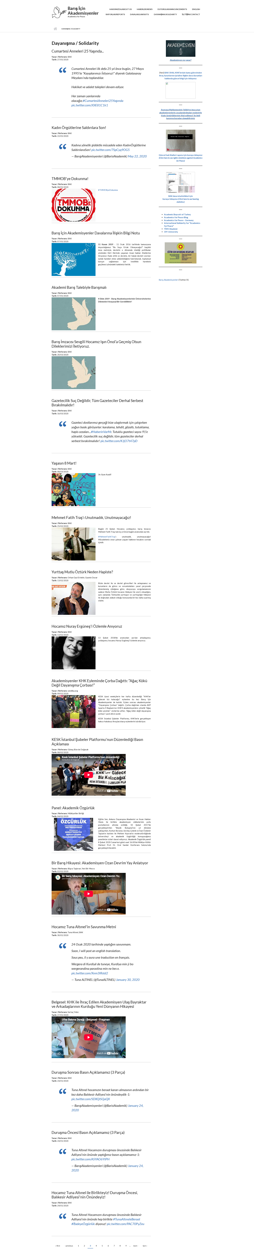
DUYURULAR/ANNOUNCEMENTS (172, 9)
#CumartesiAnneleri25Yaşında (103, 101)
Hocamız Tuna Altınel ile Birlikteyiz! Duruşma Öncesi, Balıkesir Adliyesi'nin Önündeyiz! (95, 1194)
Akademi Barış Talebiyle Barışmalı (79, 287)
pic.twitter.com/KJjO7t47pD (119, 441)
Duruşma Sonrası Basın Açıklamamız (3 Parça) (88, 1072)
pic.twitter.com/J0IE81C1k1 (89, 105)
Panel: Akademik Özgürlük (73, 808)
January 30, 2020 (128, 979)
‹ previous (69, 1246)
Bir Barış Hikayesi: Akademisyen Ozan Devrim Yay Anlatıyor (100, 863)
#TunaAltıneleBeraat (126, 1219)
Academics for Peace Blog (176, 217)
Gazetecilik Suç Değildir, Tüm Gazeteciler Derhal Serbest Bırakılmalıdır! (97, 402)
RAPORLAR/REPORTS (115, 14)
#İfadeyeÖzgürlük (83, 1224)
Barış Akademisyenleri (168, 280)
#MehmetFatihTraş (106, 536)
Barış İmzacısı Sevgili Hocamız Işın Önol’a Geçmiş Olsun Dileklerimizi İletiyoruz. (96, 343)
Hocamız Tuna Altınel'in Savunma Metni (84, 926)
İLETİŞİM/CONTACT (191, 14)
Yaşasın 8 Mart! (64, 463)
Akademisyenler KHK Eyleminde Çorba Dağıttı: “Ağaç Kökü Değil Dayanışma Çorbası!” (99, 682)
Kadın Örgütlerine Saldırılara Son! (79, 127)
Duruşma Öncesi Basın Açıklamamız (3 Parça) (88, 1132)
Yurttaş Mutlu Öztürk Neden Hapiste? (82, 572)
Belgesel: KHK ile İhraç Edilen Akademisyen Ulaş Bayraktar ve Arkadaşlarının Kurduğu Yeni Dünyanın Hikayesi (99, 1004)
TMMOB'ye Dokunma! (70, 178)
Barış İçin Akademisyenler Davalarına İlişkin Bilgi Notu (96, 233)
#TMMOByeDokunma (108, 190)
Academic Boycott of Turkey (177, 214)
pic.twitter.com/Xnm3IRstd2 (89, 973)
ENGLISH (196, 9)
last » (145, 1246)
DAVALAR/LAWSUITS (139, 14)
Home (55, 29)
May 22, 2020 (137, 156)
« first (57, 1246)
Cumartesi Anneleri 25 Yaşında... (78, 51)
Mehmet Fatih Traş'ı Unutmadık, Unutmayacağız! (91, 517)
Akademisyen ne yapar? (180, 60)
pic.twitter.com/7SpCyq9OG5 (110, 150)
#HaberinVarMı (101, 432)
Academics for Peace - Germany (179, 220)
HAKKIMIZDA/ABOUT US (120, 9)
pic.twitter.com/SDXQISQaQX (90, 1099)
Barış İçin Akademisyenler (83, 11)
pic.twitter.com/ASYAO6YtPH (90, 1159)
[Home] (59, 13)
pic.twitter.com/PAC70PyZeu (125, 1224)
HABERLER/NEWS (144, 9)
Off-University (171, 232)
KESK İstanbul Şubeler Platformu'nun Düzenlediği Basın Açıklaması (97, 741)
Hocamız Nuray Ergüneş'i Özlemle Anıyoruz (87, 626)
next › (135, 1246)
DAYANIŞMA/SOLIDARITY (165, 14)
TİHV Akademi (170, 229)
